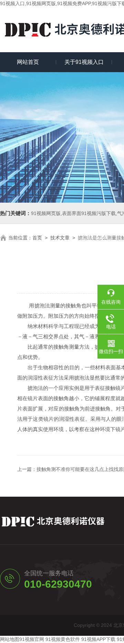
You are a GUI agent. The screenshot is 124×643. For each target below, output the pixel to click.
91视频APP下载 (98, 639)
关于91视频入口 (84, 62)
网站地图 (9, 639)
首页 (37, 237)
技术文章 (60, 237)
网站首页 (28, 62)
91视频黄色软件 (62, 639)
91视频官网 (31, 639)
